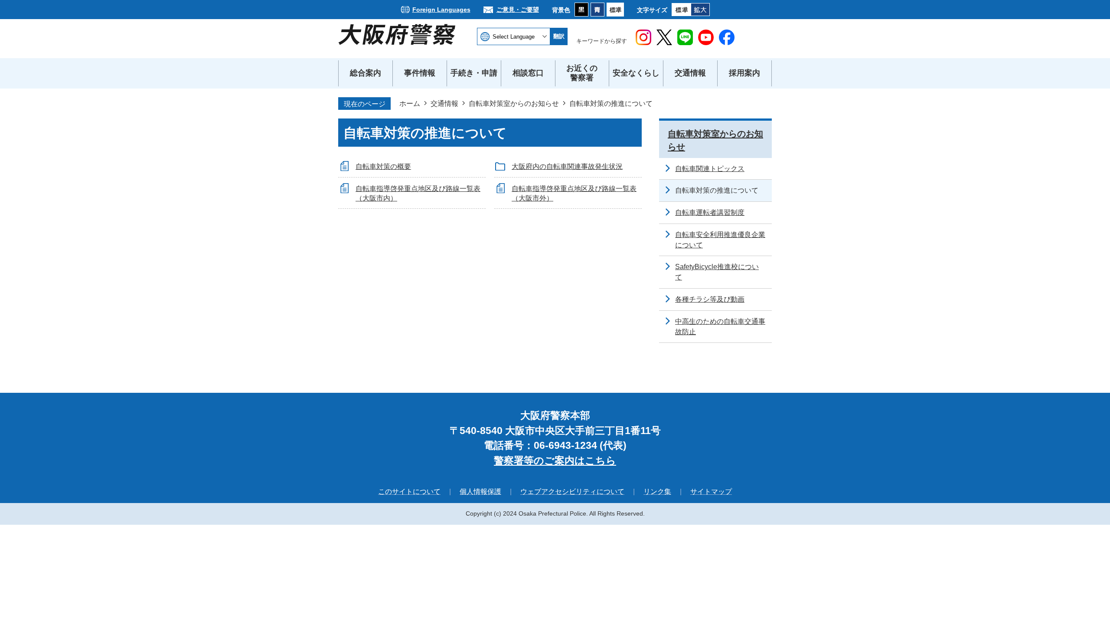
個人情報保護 (480, 491)
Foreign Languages (441, 9)
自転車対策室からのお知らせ (514, 103)
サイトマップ (711, 491)
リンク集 (657, 491)
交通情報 (444, 103)
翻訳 (559, 36)
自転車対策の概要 (383, 166)
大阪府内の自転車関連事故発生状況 (567, 166)
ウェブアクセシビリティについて (572, 491)
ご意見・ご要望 (517, 9)
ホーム (409, 103)
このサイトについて (409, 491)
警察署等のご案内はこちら (555, 460)
